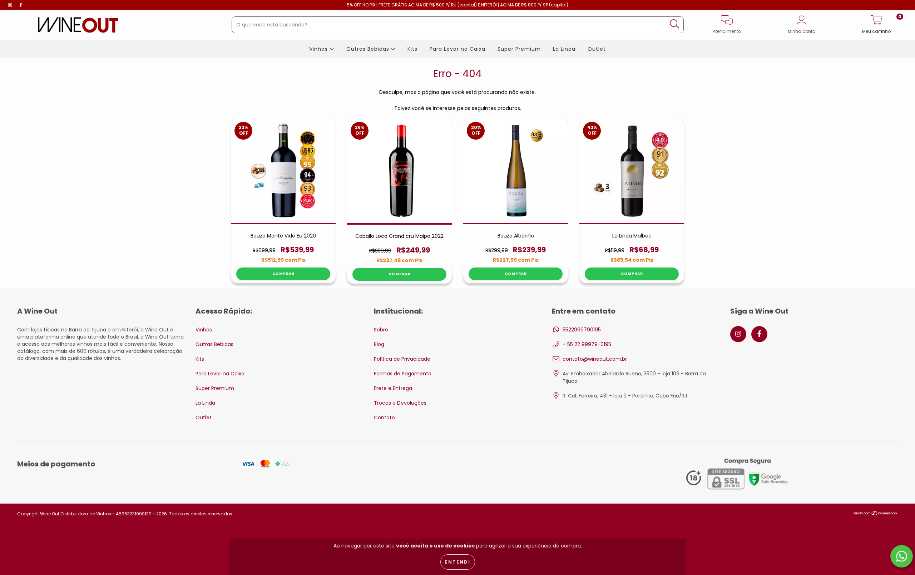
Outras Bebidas (368, 48)
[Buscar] (674, 24)
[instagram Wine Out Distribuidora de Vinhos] (10, 5)
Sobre (381, 329)
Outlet (597, 48)
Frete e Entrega (393, 388)
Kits (412, 48)
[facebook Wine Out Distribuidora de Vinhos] (20, 5)
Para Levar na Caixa (457, 48)
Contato (384, 417)
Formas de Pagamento (402, 373)
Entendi (457, 562)
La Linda (564, 48)
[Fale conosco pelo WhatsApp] (901, 556)
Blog (379, 344)
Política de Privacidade (402, 358)
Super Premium (519, 48)
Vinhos (319, 48)
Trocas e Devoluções (400, 402)
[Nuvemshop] (875, 514)
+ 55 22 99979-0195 (587, 344)
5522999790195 (582, 329)
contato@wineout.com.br (595, 358)
